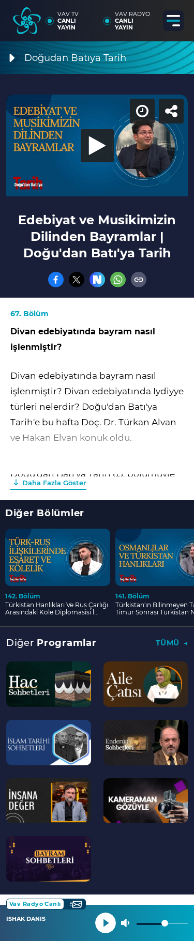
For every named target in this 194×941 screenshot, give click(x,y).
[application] (97, 470)
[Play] (97, 470)
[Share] (177, 16)
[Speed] (148, 16)
